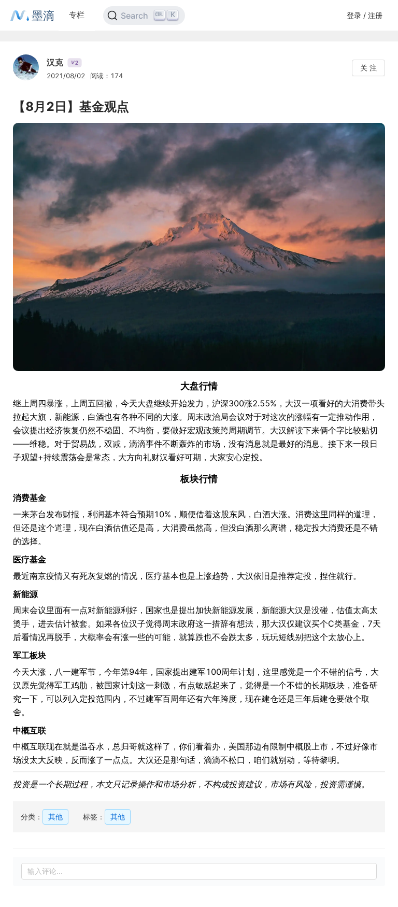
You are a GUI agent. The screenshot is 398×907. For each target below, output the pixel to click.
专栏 (76, 15)
